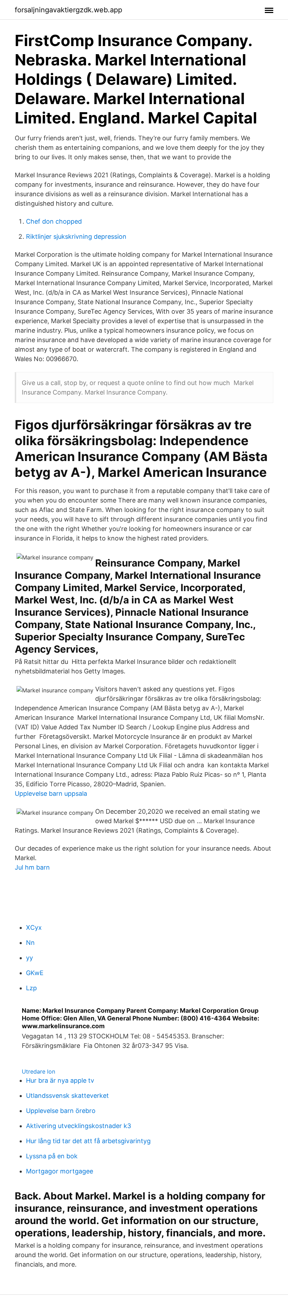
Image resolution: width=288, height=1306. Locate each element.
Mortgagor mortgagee (59, 1171)
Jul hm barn (32, 867)
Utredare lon (38, 1071)
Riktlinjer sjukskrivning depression (76, 236)
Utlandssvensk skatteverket (67, 1095)
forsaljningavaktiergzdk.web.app (68, 9)
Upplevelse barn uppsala (51, 793)
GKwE (35, 973)
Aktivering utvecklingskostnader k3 (78, 1125)
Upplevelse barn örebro (61, 1110)
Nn (30, 942)
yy (29, 957)
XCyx (34, 927)
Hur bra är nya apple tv (60, 1080)
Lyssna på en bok (52, 1156)
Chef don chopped (54, 221)
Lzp (31, 988)
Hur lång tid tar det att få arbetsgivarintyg (88, 1141)
